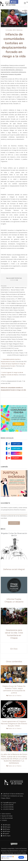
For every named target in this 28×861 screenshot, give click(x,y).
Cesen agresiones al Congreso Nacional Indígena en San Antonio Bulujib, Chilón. (14, 723)
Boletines (19, 30)
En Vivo (14, 649)
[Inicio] (8, 3)
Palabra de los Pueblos (14, 695)
